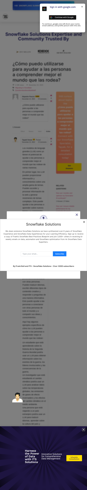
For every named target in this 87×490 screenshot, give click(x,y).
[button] (82, 7)
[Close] (84, 222)
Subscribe (59, 254)
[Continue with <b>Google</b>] (44, 9)
